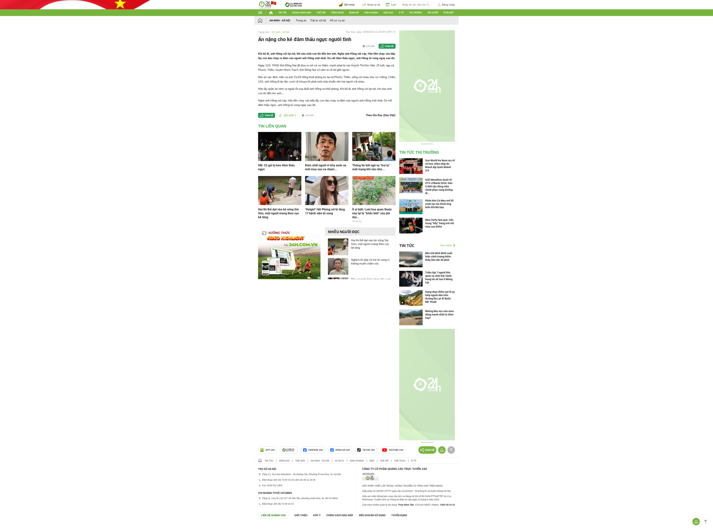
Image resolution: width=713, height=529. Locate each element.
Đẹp (372, 460)
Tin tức (282, 12)
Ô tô (401, 12)
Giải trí (384, 460)
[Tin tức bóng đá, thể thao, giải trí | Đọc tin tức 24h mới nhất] (267, 4)
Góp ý (317, 515)
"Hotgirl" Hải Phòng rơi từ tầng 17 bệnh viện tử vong (325, 211)
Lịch (393, 4)
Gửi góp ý (290, 115)
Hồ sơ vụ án (337, 20)
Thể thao (399, 460)
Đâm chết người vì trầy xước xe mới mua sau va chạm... (325, 167)
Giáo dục (388, 12)
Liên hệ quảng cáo (273, 515)
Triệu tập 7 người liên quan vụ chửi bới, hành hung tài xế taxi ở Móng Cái (438, 277)
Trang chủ (263, 32)
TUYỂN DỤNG (399, 515)
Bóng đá (354, 12)
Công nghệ (337, 12)
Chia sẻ (389, 46)
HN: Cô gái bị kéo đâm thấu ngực (276, 167)
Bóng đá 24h (343, 450)
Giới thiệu (300, 515)
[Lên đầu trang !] (705, 521)
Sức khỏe (432, 12)
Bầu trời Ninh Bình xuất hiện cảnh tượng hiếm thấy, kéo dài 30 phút (438, 256)
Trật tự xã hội (318, 20)
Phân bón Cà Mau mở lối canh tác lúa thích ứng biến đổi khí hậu (439, 204)
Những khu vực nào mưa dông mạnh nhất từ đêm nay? (439, 314)
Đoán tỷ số (373, 4)
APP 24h (270, 450)
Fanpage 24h (315, 450)
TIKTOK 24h (368, 450)
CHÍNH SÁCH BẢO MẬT (339, 515)
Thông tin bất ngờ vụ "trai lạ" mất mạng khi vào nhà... (371, 167)
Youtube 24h (396, 450)
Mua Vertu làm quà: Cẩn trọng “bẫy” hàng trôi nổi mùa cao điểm (439, 223)
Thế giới (321, 12)
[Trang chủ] (263, 20)
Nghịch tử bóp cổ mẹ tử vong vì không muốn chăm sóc (370, 261)
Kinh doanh (371, 12)
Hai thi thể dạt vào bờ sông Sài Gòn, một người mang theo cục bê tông (278, 213)
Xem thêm (446, 245)
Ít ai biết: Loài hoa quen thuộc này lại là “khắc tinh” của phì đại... (372, 213)
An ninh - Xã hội (279, 20)
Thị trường (415, 12)
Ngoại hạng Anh (301, 12)
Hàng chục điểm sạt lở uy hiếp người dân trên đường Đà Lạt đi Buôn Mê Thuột (440, 296)
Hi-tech (339, 460)
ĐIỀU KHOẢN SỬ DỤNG (372, 515)
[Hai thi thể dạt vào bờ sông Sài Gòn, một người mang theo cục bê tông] (279, 190)
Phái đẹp (449, 12)
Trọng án (301, 20)
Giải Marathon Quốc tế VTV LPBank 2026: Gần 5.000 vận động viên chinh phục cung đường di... (439, 186)
